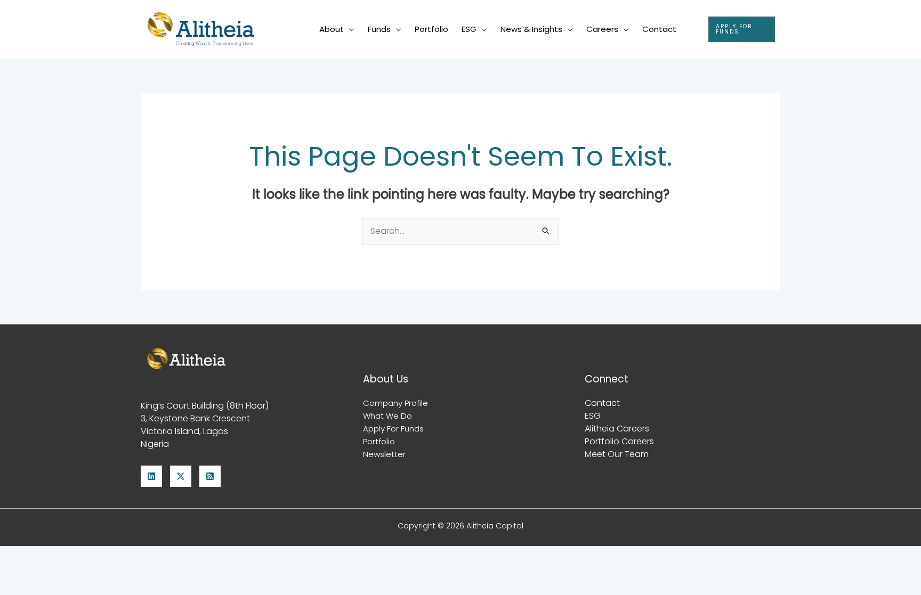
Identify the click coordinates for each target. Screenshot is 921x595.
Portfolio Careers (619, 441)
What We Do (387, 415)
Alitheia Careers (617, 428)
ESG (469, 29)
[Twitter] (180, 476)
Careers (602, 29)
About (331, 29)
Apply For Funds (393, 428)
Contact (659, 29)
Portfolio (431, 29)
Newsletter (384, 454)
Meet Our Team (617, 454)
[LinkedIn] (151, 476)
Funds (379, 29)
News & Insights (531, 29)
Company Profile (395, 403)
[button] (741, 29)
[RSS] (210, 476)
